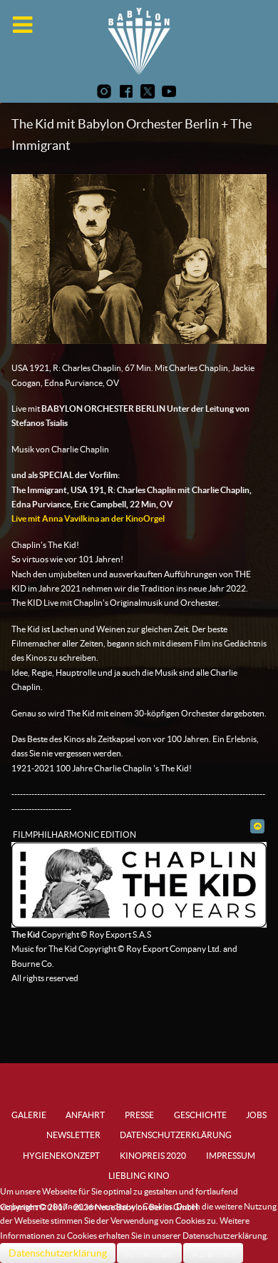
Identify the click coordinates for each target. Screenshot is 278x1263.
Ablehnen (213, 1253)
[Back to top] (257, 826)
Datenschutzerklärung (58, 1253)
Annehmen (149, 1253)
